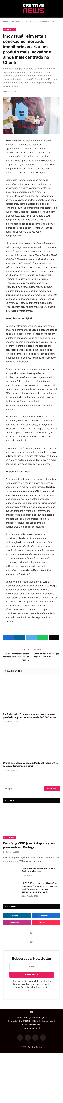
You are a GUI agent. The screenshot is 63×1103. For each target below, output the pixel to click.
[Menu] (5, 9)
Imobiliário (9, 29)
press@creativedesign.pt (35, 1017)
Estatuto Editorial (31, 1028)
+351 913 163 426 (26, 1021)
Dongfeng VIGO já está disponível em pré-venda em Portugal (29, 845)
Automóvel (9, 837)
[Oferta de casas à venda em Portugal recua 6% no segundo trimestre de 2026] (31, 743)
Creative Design (35, 1047)
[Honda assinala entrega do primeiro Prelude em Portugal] (11, 872)
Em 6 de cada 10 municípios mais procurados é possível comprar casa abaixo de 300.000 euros (29, 716)
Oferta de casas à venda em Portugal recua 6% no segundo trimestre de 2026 (31, 764)
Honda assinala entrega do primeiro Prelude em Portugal (39, 869)
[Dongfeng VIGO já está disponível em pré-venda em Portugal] (31, 823)
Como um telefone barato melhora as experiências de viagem (16, 656)
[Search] (58, 9)
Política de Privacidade (31, 1024)
